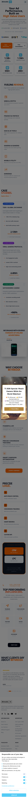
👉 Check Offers (14, 409)
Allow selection (14, 790)
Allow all (14, 795)
